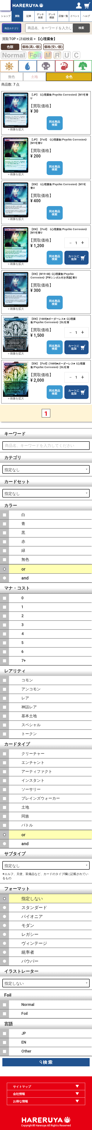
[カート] (87, 5)
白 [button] (9, 66)
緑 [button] (83, 66)
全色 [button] (69, 77)
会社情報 (19, 1094)
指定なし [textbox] (12, 469)
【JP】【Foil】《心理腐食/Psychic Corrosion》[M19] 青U (59, 141)
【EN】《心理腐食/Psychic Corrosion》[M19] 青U (57, 186)
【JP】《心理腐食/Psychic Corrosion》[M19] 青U (59, 96)
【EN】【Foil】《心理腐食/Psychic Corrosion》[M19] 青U (59, 231)
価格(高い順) (31, 47)
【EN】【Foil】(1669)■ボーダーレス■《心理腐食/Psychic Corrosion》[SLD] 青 (57, 365)
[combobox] (46, 469)
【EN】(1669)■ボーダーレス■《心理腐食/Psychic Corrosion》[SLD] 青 (53, 320)
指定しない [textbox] (14, 983)
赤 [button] (64, 66)
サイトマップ (22, 1086)
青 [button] (27, 66)
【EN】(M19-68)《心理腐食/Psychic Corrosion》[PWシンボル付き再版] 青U (53, 275)
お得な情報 (20, 1101)
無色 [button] (11, 77)
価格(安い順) (53, 47)
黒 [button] (46, 66)
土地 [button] (34, 77)
